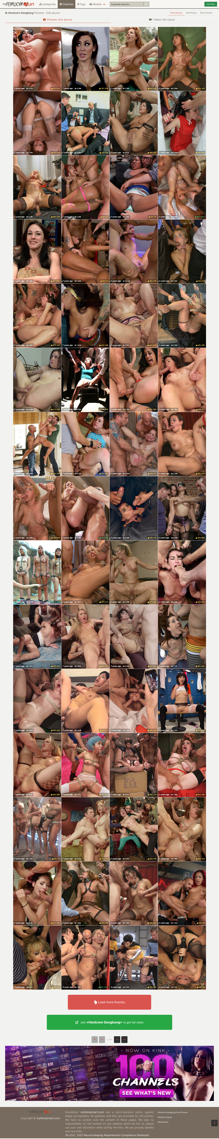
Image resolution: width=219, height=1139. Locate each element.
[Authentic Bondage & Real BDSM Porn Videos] (109, 1100)
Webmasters (163, 1122)
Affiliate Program (165, 1117)
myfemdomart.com (48, 1118)
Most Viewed (206, 13)
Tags (82, 4)
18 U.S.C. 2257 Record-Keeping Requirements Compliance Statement (107, 1135)
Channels (67, 4)
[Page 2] (117, 1039)
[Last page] (124, 1039)
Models (97, 4)
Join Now (210, 4)
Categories (49, 4)
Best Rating (191, 13)
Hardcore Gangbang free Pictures (173, 1112)
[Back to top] (214, 1123)
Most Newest (176, 13)
